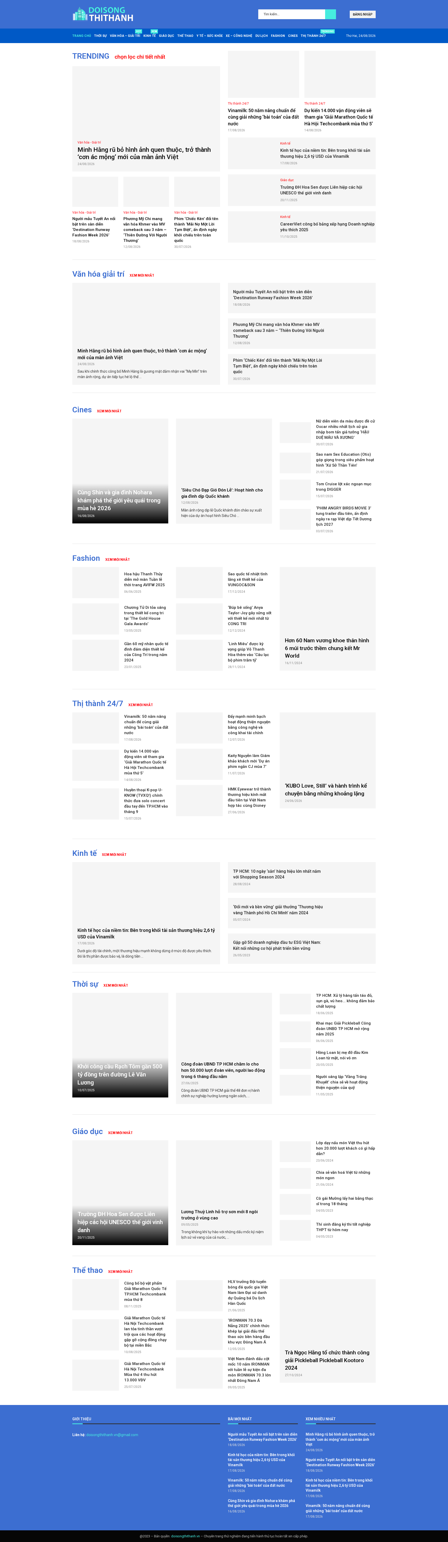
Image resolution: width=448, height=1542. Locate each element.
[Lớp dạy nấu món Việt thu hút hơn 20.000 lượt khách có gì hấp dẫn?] (295, 1151)
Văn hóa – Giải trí (125, 34)
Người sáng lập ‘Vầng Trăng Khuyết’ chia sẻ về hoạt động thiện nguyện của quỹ (342, 1082)
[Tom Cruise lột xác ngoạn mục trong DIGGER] (295, 490)
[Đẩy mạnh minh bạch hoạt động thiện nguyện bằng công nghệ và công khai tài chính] (199, 727)
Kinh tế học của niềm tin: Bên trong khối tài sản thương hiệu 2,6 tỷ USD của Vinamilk (261, 1460)
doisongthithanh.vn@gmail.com (112, 1435)
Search (330, 14)
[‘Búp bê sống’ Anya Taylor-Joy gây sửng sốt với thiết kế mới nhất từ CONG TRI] (199, 618)
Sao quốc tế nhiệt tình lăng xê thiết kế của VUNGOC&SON (248, 579)
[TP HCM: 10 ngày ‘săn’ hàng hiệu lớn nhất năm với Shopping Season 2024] (353, 877)
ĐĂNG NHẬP (363, 14)
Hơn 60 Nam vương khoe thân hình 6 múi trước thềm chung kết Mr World (327, 648)
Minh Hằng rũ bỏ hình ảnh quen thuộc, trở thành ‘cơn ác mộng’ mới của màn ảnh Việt (144, 153)
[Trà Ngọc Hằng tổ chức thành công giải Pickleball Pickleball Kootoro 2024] (328, 1331)
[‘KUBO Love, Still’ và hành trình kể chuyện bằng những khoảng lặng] (328, 760)
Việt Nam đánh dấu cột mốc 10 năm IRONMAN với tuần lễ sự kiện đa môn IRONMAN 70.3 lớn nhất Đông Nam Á (249, 1369)
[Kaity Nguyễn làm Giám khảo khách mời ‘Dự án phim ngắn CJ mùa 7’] (199, 764)
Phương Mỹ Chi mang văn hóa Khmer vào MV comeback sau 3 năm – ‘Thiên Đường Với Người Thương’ (145, 229)
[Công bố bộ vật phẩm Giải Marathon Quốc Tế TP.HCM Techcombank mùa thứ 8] (95, 1294)
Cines (293, 36)
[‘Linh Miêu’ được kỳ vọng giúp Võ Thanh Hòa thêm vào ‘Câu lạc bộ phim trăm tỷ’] (199, 655)
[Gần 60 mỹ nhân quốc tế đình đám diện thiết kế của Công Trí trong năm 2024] (95, 655)
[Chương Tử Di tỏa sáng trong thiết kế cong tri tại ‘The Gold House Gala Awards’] (95, 618)
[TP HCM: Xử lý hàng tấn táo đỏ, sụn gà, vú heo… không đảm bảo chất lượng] (295, 1004)
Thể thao (185, 36)
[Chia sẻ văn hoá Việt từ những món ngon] (295, 1178)
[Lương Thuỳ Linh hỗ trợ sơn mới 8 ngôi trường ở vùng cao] (224, 1172)
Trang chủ (81, 36)
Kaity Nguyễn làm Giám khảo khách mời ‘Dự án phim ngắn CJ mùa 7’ (249, 761)
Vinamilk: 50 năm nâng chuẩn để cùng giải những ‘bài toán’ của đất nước (263, 117)
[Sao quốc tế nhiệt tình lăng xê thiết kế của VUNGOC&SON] (199, 582)
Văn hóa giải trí (98, 273)
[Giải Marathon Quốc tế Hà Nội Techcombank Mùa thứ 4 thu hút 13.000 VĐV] (95, 1375)
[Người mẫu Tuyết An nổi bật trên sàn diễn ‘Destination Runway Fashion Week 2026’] (95, 192)
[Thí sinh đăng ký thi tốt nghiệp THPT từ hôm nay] (295, 1230)
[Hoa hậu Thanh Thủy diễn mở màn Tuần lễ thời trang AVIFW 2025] (95, 582)
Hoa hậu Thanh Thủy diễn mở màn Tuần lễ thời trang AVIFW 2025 (144, 579)
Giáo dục (166, 36)
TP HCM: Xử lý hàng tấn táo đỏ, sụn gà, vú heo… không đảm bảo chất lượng (345, 1001)
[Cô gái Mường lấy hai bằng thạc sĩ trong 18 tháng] (295, 1204)
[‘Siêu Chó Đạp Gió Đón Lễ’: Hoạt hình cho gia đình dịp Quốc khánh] (224, 450)
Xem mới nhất (115, 985)
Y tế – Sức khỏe (210, 36)
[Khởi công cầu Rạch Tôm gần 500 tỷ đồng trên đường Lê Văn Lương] (120, 1045)
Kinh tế (149, 34)
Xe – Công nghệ (239, 36)
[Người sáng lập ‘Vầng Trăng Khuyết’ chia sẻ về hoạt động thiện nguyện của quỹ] (295, 1085)
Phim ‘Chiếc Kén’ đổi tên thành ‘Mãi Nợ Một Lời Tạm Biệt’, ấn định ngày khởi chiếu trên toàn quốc (196, 229)
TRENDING (90, 55)
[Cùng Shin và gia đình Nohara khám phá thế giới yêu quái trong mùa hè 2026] (120, 471)
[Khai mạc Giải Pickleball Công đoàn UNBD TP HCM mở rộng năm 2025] (295, 1031)
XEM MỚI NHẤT (142, 275)
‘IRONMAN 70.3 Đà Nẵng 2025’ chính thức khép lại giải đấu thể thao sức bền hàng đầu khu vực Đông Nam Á (249, 1331)
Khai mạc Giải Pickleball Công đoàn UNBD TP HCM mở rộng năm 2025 (343, 1028)
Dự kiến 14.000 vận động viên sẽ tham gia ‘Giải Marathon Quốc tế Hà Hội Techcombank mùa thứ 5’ (338, 117)
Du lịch (261, 36)
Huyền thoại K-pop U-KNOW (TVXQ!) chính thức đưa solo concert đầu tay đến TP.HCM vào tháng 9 (146, 801)
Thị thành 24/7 (313, 34)
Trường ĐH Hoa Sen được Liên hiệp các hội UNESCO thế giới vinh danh (120, 1222)
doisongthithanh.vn (185, 1536)
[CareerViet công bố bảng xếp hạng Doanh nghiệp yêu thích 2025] (251, 227)
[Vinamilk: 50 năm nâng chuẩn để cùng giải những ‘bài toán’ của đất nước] (263, 74)
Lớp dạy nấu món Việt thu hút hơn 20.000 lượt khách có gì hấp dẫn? (345, 1148)
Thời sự (100, 36)
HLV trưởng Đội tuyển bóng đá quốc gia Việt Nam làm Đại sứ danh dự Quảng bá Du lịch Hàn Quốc (248, 1292)
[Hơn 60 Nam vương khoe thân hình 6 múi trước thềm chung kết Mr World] (328, 619)
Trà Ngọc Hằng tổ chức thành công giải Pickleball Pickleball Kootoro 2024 (327, 1360)
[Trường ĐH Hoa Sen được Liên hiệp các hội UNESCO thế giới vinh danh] (251, 190)
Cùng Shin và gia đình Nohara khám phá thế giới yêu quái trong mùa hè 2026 (119, 500)
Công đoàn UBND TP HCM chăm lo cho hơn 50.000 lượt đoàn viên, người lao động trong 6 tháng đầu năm (223, 1070)
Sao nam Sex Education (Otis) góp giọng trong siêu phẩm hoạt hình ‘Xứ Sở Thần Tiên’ (345, 460)
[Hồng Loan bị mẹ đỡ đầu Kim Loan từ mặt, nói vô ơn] (295, 1058)
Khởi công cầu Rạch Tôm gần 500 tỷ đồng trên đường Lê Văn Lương (120, 1074)
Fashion (278, 36)
